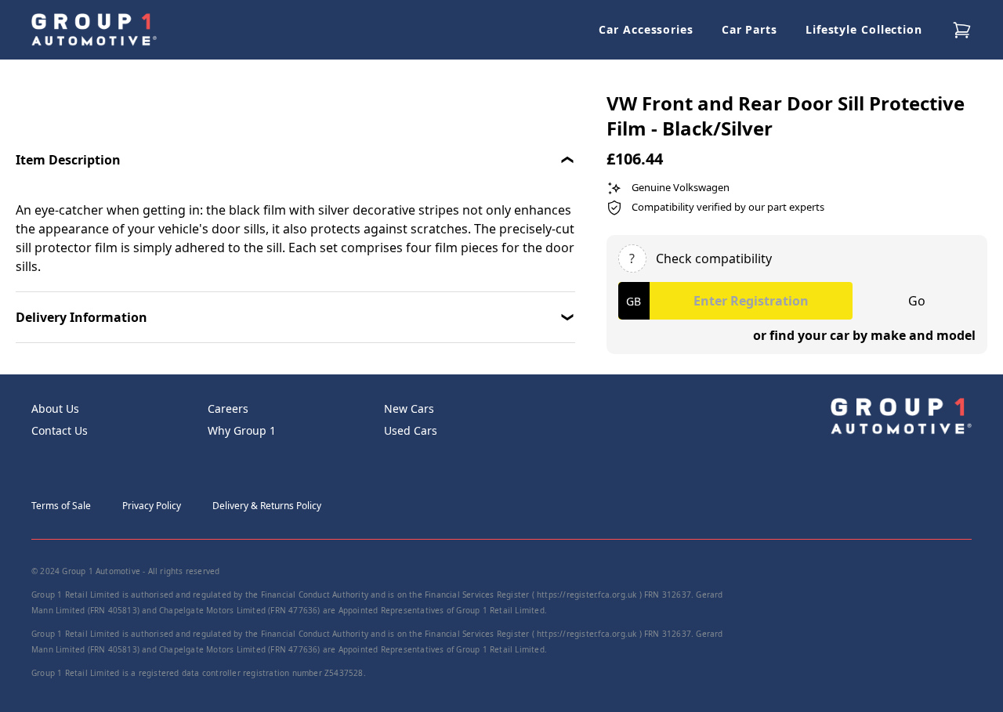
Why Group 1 (242, 430)
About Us (55, 408)
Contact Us (59, 430)
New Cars (409, 408)
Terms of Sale (61, 505)
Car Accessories (646, 29)
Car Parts (749, 29)
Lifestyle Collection (864, 29)
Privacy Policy (151, 505)
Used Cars (410, 430)
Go (916, 300)
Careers (228, 408)
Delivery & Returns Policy (266, 505)
